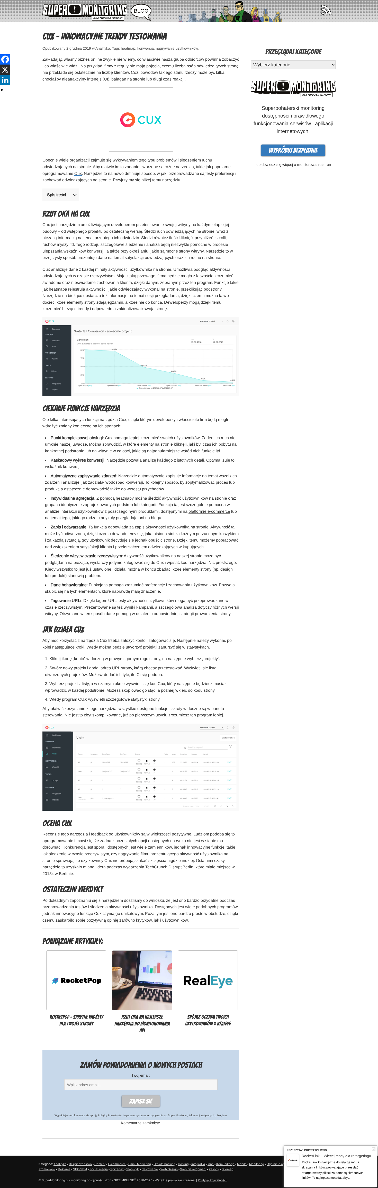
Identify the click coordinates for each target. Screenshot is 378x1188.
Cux (78, 173)
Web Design (169, 1169)
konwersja (145, 48)
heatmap (128, 48)
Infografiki (198, 1164)
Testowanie (150, 1169)
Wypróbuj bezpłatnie (293, 150)
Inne (211, 1164)
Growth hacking (164, 1164)
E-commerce (117, 1164)
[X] (5, 70)
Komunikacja (225, 1164)
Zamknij (373, 1149)
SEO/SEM (80, 1169)
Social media (98, 1169)
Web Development (193, 1169)
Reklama (64, 1169)
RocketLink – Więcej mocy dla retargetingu (336, 1156)
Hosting (183, 1164)
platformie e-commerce (209, 511)
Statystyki (132, 1169)
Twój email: (140, 1075)
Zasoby (214, 1169)
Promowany (47, 1169)
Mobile (242, 1164)
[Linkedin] (5, 80)
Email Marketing (139, 1164)
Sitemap (227, 1169)
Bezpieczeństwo (80, 1164)
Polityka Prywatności (212, 1180)
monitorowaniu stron (314, 164)
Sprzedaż (117, 1169)
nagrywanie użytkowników (177, 48)
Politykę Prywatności (110, 1115)
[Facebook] (5, 59)
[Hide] (2, 90)
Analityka (102, 48)
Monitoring (256, 1164)
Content (99, 1164)
